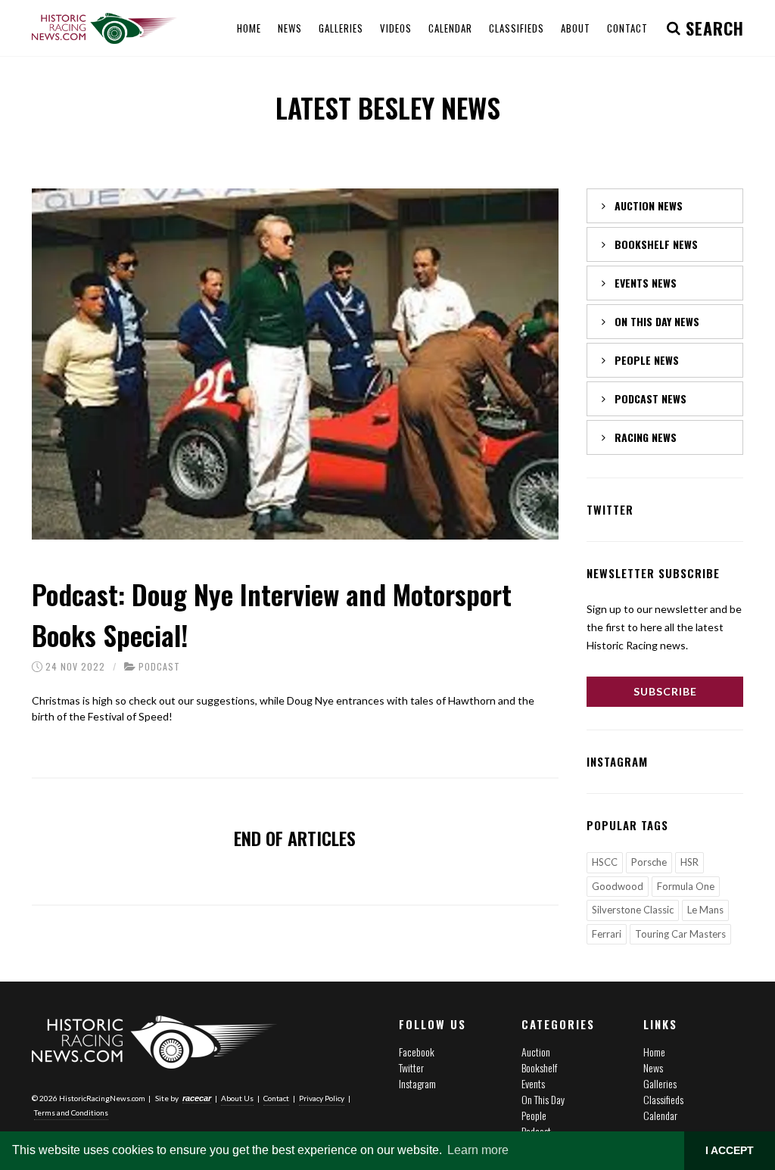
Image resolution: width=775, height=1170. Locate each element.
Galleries (660, 1083)
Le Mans (705, 910)
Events (533, 1083)
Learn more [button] (478, 1150)
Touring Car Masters (680, 934)
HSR (689, 862)
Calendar (660, 1115)
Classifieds (663, 1099)
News (653, 1067)
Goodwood (617, 886)
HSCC (605, 862)
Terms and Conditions (71, 1112)
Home (654, 1052)
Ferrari (606, 934)
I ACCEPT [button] (729, 1150)
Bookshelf (539, 1067)
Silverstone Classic (633, 910)
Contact (276, 1098)
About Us (237, 1098)
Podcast (159, 666)
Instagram (417, 1083)
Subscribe (665, 691)
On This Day (543, 1099)
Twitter (411, 1067)
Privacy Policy (321, 1098)
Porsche (649, 862)
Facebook (416, 1052)
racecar (196, 1098)
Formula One (685, 886)
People (533, 1115)
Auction (535, 1052)
